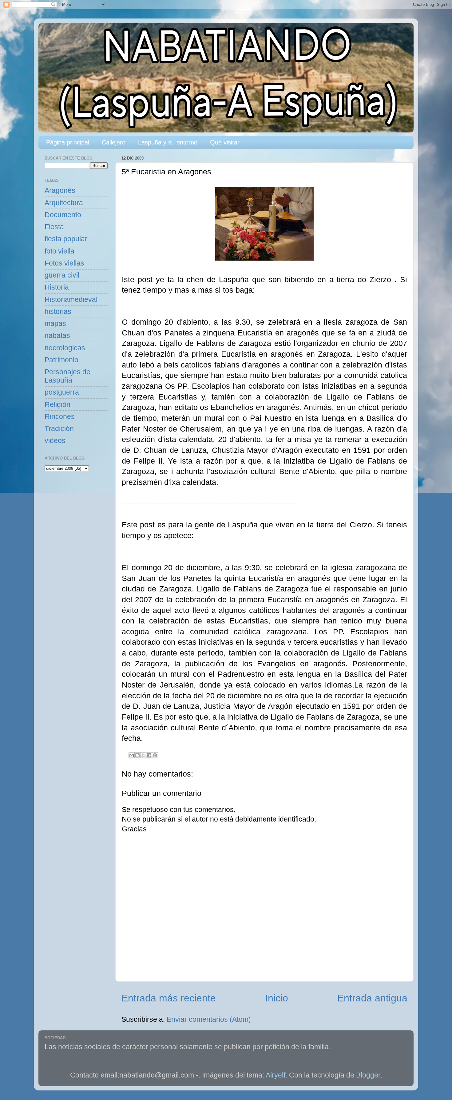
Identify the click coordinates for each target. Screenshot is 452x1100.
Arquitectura (64, 203)
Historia (57, 287)
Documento (63, 215)
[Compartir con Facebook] (149, 755)
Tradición (59, 428)
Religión (57, 404)
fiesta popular (66, 239)
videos (55, 440)
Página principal (67, 142)
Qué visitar (225, 142)
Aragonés (60, 190)
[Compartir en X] (143, 755)
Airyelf (275, 1075)
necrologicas (65, 348)
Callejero (113, 142)
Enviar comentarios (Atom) (209, 1019)
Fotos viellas (64, 263)
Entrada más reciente (168, 998)
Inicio (276, 998)
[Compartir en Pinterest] (155, 755)
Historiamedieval (71, 299)
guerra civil (62, 275)
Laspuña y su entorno (167, 142)
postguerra (62, 392)
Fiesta (54, 227)
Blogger (368, 1075)
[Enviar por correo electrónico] (132, 755)
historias (58, 311)
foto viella (59, 251)
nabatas (57, 335)
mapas (55, 323)
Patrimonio (61, 360)
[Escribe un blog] (137, 755)
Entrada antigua (372, 998)
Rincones (60, 416)
